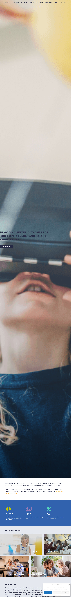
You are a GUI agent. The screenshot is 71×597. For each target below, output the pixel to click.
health (36, 552)
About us (32, 2)
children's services (17, 574)
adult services (40, 574)
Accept (48, 592)
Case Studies (63, 2)
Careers (41, 2)
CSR (37, 2)
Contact (56, 2)
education (51, 552)
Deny (57, 592)
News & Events (48, 2)
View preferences (65, 592)
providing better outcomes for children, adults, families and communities (24, 236)
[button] (68, 584)
